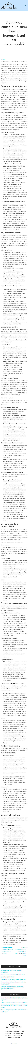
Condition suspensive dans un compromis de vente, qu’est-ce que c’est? (20, 951)
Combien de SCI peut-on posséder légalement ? (13, 979)
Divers (4, 59)
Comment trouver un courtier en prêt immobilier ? (14, 1002)
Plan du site (14, 1044)
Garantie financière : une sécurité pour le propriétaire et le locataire (7, 950)
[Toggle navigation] (25, 5)
